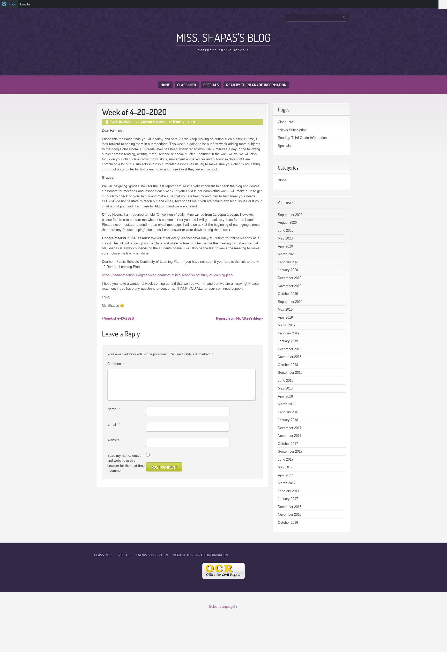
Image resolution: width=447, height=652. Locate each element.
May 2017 (285, 467)
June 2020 (285, 231)
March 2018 (286, 404)
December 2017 (289, 428)
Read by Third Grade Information (256, 85)
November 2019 (289, 286)
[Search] (345, 17)
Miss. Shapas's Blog (223, 37)
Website (113, 440)
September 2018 (290, 372)
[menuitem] (9, 4)
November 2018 (289, 357)
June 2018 (285, 381)
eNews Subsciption (292, 130)
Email (113, 424)
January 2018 (288, 420)
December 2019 (289, 278)
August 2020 (287, 222)
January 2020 (288, 270)
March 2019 (286, 325)
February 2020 (288, 262)
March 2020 (286, 254)
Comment (116, 364)
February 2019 (288, 333)
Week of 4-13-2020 (119, 318)
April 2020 (285, 246)
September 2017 (290, 451)
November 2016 (289, 514)
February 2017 (288, 491)
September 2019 (290, 302)
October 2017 (288, 444)
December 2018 (289, 349)
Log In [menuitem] (25, 4)
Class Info (186, 85)
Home (165, 85)
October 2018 (288, 365)
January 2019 (288, 341)
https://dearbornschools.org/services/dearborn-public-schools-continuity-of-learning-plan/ (167, 275)
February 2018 (288, 412)
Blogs (177, 122)
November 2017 (289, 436)
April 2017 (285, 475)
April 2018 (285, 396)
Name (113, 409)
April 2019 (285, 317)
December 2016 (289, 507)
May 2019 (285, 309)
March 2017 (286, 483)
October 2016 (288, 522)
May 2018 (285, 388)
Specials (211, 85)
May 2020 (285, 238)
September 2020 (290, 215)
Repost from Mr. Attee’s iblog (238, 318)
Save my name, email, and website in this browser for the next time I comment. (126, 463)
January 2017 (288, 499)
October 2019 (288, 294)
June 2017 (285, 459)
